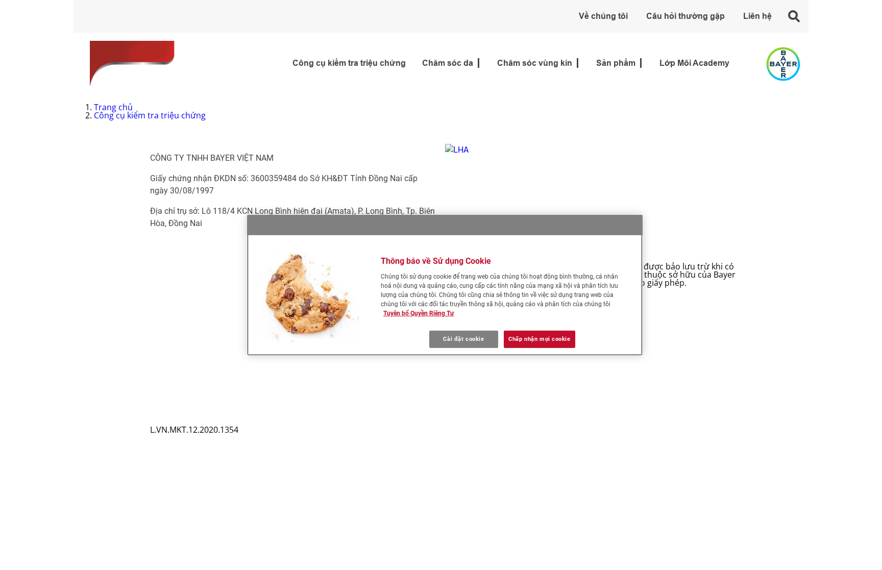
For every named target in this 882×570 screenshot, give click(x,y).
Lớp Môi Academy (694, 63)
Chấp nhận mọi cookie (539, 338)
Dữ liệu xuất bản (181, 421)
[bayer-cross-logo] (783, 64)
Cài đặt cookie (463, 338)
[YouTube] (459, 378)
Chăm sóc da (447, 63)
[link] (478, 63)
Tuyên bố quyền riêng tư (197, 413)
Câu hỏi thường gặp (685, 16)
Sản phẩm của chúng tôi (204, 348)
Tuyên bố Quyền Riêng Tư (418, 313)
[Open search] (794, 15)
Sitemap (166, 388)
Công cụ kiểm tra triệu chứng (349, 63)
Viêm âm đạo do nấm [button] (199, 323)
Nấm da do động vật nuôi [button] (207, 307)
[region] (445, 284)
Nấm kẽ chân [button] (183, 290)
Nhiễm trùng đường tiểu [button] (205, 339)
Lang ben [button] (175, 274)
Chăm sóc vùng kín (534, 63)
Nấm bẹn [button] (175, 282)
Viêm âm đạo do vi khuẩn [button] (206, 331)
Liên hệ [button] (757, 16)
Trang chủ (113, 107)
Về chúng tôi (603, 16)
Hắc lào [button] (172, 266)
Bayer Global (174, 397)
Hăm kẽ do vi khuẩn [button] (196, 299)
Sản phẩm (615, 63)
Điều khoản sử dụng (189, 405)
